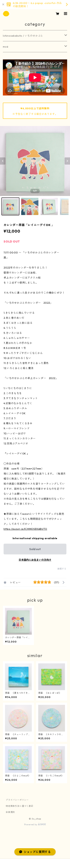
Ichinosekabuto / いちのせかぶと (23, 35)
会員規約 (10, 812)
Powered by (31, 824)
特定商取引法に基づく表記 (19, 806)
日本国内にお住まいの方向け (35, 559)
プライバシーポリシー (17, 800)
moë (5, 46)
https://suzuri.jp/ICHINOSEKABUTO (25, 529)
